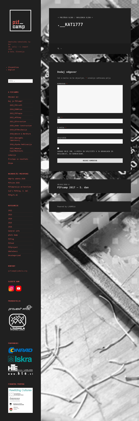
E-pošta (61, 128)
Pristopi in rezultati (18, 159)
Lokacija (12, 155)
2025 (10, 223)
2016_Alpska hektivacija (21, 144)
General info (14, 231)
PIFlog (11, 239)
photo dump (13, 235)
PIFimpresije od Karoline (19, 187)
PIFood (11, 243)
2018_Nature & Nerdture (20, 134)
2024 (10, 219)
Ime (59, 117)
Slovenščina (13, 67)
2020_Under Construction (21, 126)
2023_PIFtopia (16, 113)
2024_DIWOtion (16, 109)
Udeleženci (13, 251)
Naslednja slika (83, 17)
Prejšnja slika (66, 17)
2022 (10, 211)
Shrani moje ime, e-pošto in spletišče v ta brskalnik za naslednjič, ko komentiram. (85, 152)
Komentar (62, 84)
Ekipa (10, 163)
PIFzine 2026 (14, 183)
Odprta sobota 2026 (16, 179)
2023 (10, 215)
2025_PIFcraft (16, 105)
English (11, 70)
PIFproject (13, 247)
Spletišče (61, 138)
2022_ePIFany (15, 117)
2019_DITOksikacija (18, 130)
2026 (10, 227)
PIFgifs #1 (13, 195)
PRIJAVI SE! (13, 97)
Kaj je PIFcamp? (15, 101)
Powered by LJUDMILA (66, 207)
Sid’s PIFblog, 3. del (18, 191)
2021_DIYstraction (18, 122)
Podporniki (13, 343)
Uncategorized (14, 255)
